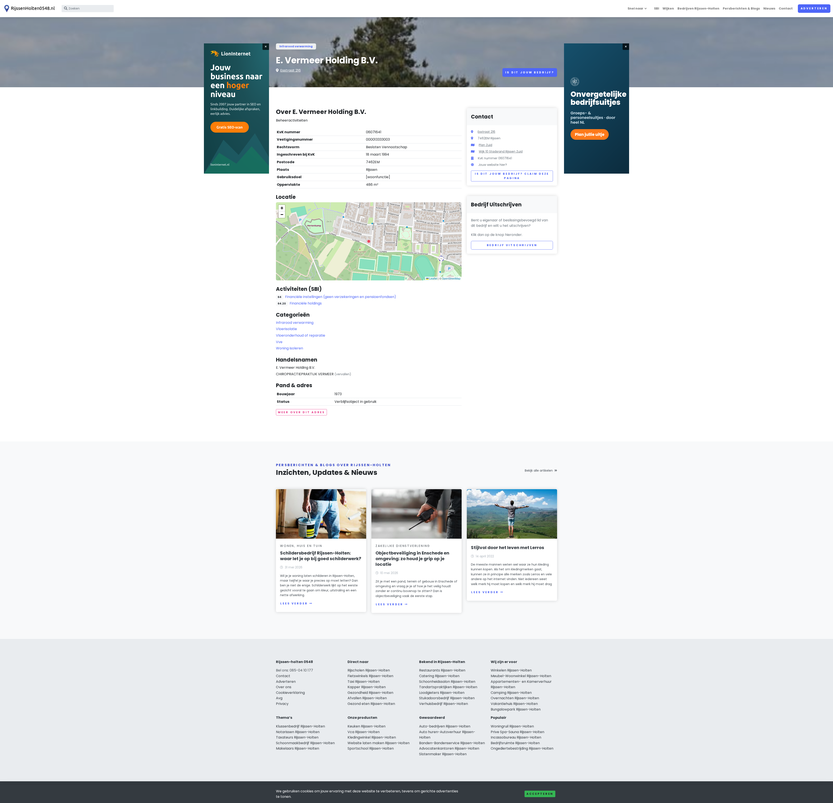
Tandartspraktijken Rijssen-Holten (448, 687)
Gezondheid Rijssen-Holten (370, 692)
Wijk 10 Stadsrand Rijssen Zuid (501, 151)
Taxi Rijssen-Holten (364, 681)
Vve (279, 341)
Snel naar (635, 8)
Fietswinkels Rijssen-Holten (370, 675)
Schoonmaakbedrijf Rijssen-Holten (305, 742)
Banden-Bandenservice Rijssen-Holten (452, 742)
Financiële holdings (306, 303)
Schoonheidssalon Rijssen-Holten (447, 681)
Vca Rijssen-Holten (364, 731)
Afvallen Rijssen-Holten (367, 698)
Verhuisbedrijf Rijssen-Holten (443, 703)
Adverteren (814, 8)
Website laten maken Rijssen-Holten (379, 742)
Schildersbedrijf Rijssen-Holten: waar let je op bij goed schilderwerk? (320, 556)
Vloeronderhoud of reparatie (300, 335)
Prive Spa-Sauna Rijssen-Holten (517, 731)
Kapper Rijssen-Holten (367, 687)
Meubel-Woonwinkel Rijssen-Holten (521, 675)
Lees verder (294, 603)
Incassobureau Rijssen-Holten (516, 737)
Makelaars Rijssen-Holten (297, 748)
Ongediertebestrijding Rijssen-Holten (522, 748)
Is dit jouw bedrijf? (529, 72)
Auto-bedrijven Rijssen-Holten (444, 726)
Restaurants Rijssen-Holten (442, 670)
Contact (786, 8)
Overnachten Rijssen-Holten (515, 698)
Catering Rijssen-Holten (439, 675)
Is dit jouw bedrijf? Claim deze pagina (512, 176)
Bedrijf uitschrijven (512, 245)
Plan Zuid (485, 145)
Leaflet (433, 278)
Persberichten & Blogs (741, 8)
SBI (656, 8)
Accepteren (539, 794)
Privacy (282, 703)
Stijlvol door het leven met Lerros (507, 548)
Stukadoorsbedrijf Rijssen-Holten (447, 698)
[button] (369, 241)
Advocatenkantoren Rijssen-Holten (449, 748)
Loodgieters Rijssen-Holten (441, 692)
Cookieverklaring (290, 692)
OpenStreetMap (451, 278)
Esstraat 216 (290, 70)
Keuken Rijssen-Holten (366, 726)
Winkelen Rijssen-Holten (511, 670)
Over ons (283, 687)
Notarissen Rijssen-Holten (298, 731)
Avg (279, 698)
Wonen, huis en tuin (301, 546)
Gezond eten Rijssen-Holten (371, 703)
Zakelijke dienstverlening (403, 546)
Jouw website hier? (492, 165)
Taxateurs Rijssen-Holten (297, 737)
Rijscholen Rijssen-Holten (369, 670)
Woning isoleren (289, 348)
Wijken (668, 8)
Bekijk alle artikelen (539, 470)
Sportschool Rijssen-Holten (371, 748)
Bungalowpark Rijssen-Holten (516, 709)
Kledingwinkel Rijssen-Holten (372, 737)
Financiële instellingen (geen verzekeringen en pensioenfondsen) (340, 296)
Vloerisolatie (286, 328)
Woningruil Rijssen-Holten (512, 726)
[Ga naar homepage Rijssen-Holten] (29, 8)
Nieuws (769, 8)
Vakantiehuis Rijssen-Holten (514, 703)
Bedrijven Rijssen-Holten (698, 8)
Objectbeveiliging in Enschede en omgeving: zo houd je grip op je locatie (412, 558)
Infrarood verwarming (296, 46)
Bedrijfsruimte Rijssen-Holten (515, 742)
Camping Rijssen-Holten (511, 692)
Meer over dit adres (301, 412)
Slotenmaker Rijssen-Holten (443, 754)
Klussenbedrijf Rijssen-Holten (300, 726)
